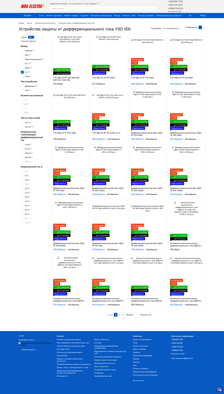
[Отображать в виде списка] (203, 27)
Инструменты (62, 376)
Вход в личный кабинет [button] (142, 340)
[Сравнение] (196, 6)
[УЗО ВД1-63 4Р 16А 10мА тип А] (108, 110)
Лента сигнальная (101, 366)
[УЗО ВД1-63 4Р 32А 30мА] (69, 110)
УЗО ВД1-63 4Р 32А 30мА (64, 133)
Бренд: (24, 37)
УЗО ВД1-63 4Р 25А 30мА (181, 78)
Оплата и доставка (54, 16)
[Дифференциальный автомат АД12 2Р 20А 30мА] (147, 110)
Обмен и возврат (71, 16)
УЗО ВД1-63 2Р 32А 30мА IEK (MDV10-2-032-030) (66, 79)
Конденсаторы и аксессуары (105, 360)
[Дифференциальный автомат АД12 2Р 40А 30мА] (69, 165)
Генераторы (98, 373)
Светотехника (62, 356)
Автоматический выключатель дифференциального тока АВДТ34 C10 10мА (107, 300)
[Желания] (190, 6)
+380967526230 (175, 8)
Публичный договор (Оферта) (169, 16)
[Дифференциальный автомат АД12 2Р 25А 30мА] (186, 110)
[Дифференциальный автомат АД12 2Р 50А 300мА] (147, 165)
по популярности (171, 28)
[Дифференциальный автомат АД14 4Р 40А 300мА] (147, 220)
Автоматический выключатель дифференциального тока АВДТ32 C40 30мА (68, 300)
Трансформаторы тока (103, 376)
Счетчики (98, 343)
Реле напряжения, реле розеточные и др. (73, 343)
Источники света (63, 349)
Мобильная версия (28, 350)
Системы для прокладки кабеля (69, 352)
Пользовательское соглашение (145, 375)
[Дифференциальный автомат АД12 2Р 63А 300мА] (69, 220)
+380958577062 (175, 1)
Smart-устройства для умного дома (71, 346)
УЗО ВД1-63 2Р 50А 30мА (103, 78)
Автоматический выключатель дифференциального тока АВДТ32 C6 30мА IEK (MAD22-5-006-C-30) (185, 245)
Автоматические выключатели (69, 340)
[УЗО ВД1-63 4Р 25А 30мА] (186, 55)
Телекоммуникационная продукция (107, 357)
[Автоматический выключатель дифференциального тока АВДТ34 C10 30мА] (147, 276)
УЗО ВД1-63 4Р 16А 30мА (142, 78)
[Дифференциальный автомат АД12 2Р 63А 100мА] (186, 165)
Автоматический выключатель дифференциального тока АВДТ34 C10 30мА (146, 300)
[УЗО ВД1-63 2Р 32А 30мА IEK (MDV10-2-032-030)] (69, 55)
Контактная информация (101, 16)
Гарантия (85, 16)
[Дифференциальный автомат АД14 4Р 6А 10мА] (108, 220)
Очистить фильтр (28, 41)
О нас (41, 16)
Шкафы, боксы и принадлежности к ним (72, 367)
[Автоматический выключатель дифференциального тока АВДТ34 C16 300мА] (186, 276)
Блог (134, 16)
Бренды (117, 16)
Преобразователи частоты (104, 363)
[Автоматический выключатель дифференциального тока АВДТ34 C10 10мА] (108, 276)
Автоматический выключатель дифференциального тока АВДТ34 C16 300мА (185, 300)
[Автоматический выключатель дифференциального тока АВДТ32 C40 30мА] (69, 276)
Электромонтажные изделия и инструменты (74, 364)
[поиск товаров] (154, 8)
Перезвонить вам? (175, 11)
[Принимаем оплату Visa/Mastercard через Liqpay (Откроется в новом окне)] (36, 344)
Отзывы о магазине (146, 16)
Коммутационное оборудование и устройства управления (70, 372)
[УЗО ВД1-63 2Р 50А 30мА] (108, 55)
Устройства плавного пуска (105, 370)
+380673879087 (175, 5)
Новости (126, 16)
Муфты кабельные (101, 340)
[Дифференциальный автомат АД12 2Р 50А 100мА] (108, 165)
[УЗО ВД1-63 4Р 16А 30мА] (147, 55)
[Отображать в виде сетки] (200, 27)
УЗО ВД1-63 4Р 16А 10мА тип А (106, 133)
